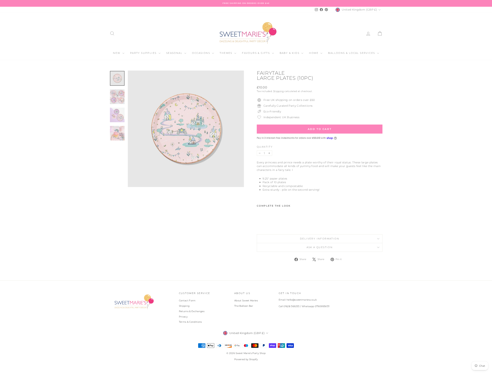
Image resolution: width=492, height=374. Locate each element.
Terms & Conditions (190, 321)
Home (314, 53)
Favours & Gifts (256, 53)
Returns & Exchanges (192, 311)
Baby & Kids (290, 53)
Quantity (265, 146)
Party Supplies (144, 53)
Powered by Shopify (246, 359)
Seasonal (175, 53)
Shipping (278, 91)
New (117, 53)
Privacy (183, 316)
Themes (226, 53)
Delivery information (319, 238)
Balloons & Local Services (352, 53)
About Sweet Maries (246, 300)
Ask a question (320, 247)
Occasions (201, 53)
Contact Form (187, 300)
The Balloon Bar (243, 305)
